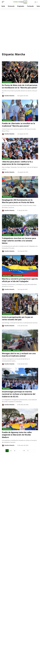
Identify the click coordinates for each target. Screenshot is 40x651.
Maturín (6, 158)
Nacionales (17, 235)
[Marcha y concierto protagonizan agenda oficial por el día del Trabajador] (20, 266)
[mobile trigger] (3, 2)
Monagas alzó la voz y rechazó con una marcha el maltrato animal (19, 354)
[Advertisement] (20, 29)
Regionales (7, 82)
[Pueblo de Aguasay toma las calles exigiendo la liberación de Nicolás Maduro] (20, 419)
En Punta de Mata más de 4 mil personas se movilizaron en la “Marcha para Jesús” (19, 86)
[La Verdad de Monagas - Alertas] (20, 2)
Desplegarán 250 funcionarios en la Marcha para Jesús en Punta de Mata (18, 201)
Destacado (7, 235)
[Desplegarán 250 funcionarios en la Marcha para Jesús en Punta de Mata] (20, 187)
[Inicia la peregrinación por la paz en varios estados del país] (20, 304)
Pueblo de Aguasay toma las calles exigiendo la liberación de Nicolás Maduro (17, 434)
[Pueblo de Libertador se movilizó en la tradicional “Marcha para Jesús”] (20, 110)
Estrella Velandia (9, 96)
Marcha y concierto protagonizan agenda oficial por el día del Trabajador (20, 280)
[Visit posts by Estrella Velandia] (3, 96)
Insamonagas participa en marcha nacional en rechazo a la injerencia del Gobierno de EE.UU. (18, 394)
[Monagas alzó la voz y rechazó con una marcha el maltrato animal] (20, 340)
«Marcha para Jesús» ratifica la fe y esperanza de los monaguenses (17, 162)
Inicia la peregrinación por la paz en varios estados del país (17, 318)
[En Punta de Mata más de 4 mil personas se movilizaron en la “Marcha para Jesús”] (20, 72)
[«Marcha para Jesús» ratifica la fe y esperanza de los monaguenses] (20, 149)
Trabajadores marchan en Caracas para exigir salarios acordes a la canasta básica (19, 240)
